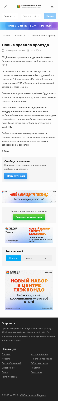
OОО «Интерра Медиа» (33, 395)
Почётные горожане (41, 358)
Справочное (8, 367)
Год (44, 258)
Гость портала (9, 376)
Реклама (35, 367)
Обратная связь (39, 363)
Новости (6, 358)
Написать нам (16, 176)
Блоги (5, 372)
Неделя (13, 258)
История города (39, 354)
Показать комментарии (29, 217)
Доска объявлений (11, 363)
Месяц (28, 258)
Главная (6, 35)
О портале (36, 372)
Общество (20, 35)
